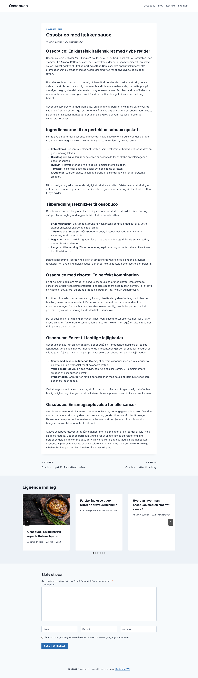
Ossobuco (149, 5)
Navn (47, 629)
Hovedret (51, 29)
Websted (127, 629)
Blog (160, 5)
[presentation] (46, 509)
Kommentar (49, 584)
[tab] (93, 553)
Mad (60, 29)
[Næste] (170, 522)
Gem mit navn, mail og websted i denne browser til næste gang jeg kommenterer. (87, 637)
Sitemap (183, 5)
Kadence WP (122, 669)
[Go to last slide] (27, 522)
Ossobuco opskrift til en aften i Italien (63, 465)
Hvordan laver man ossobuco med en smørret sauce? (151, 505)
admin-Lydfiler (55, 42)
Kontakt (170, 5)
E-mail (87, 629)
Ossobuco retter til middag (141, 465)
